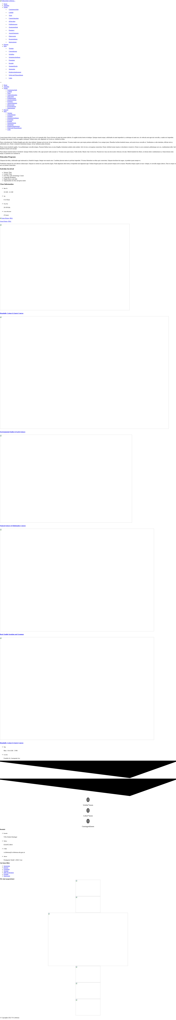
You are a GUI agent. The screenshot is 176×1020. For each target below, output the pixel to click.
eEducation (12, 21)
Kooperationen (13, 39)
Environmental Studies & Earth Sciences (12, 432)
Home (5, 4)
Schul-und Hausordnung (16, 75)
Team (10, 15)
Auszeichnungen (14, 33)
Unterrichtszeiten (14, 18)
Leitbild (11, 12)
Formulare (12, 60)
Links (10, 78)
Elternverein (12, 36)
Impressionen (12, 42)
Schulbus (11, 54)
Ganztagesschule (14, 9)
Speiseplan (12, 69)
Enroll (2, 223)
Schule (6, 7)
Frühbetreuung (13, 24)
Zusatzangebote (13, 27)
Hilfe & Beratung (9, 872)
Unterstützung (13, 51)
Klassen (6, 44)
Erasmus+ (12, 30)
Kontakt (11, 63)
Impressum (7, 876)
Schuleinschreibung (14, 57)
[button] (3, 132)
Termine (11, 48)
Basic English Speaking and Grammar (12, 634)
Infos (5, 46)
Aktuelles (6, 5)
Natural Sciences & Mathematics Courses (13, 526)
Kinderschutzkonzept (15, 72)
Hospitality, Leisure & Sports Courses (11, 313)
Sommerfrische (13, 66)
